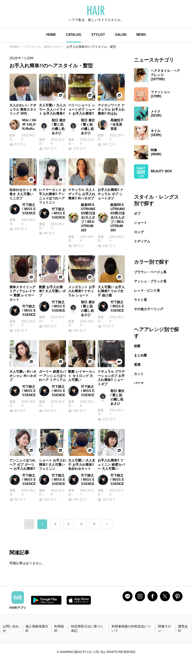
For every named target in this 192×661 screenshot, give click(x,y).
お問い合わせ (11, 628)
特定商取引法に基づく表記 (87, 628)
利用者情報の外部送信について (131, 628)
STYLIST (98, 35)
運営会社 (183, 628)
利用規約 (59, 628)
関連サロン (164, 628)
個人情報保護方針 (37, 628)
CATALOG (73, 35)
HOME (51, 35)
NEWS (141, 35)
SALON (120, 35)
